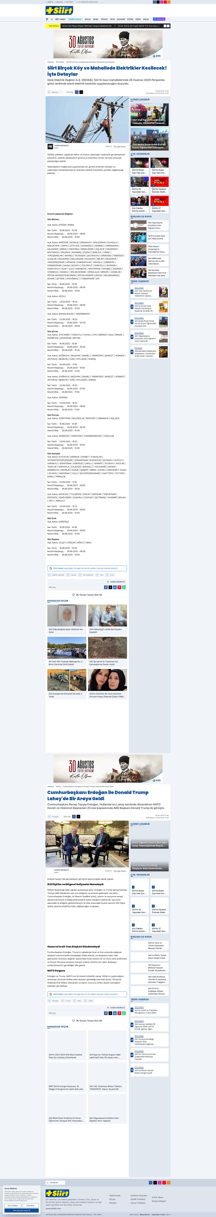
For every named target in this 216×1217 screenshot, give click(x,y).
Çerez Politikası (138, 1203)
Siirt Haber (60, 19)
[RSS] (168, 2)
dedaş (73, 575)
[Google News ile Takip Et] (119, 146)
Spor (112, 19)
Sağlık (146, 19)
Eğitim (130, 19)
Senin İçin (160, 19)
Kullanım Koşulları (139, 1195)
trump (68, 1001)
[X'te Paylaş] (81, 92)
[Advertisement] (87, 194)
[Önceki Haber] (165, 26)
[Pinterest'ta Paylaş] (119, 587)
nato (79, 1001)
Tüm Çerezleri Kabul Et (21, 1210)
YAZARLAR (54, 1183)
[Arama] (169, 19)
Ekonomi (121, 19)
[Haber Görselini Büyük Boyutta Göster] (87, 119)
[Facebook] (154, 2)
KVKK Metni (157, 1197)
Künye (50, 2)
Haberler (50, 62)
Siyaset (104, 19)
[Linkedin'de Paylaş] (115, 587)
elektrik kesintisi (55, 92)
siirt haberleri (88, 575)
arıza (112, 575)
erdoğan (55, 817)
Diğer (138, 19)
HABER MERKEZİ (61, 146)
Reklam (59, 2)
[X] (158, 2)
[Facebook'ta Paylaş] (77, 92)
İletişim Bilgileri (159, 1201)
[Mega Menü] (47, 19)
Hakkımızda (114, 1195)
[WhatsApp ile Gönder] (124, 587)
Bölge (88, 19)
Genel (96, 19)
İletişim (69, 2)
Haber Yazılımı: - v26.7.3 (150, 1214)
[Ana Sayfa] (52, 19)
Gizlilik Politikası (138, 1199)
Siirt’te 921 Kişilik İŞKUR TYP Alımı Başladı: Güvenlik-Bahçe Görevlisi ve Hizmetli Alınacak (112, 26)
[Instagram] (161, 2)
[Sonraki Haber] (168, 26)
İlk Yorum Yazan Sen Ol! (89, 594)
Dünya (58, 786)
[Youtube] (165, 2)
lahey (90, 1001)
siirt (101, 575)
